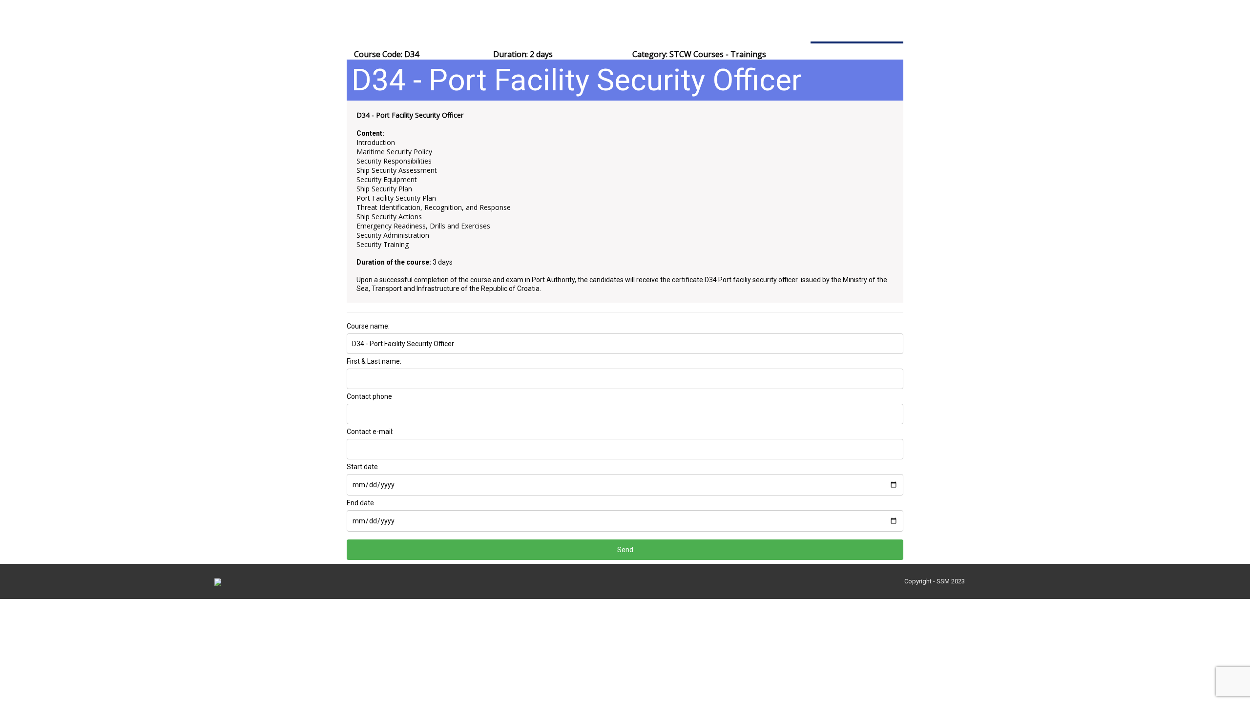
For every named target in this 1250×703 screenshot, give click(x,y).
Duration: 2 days (523, 54)
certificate (687, 280)
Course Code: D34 (386, 54)
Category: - (699, 54)
